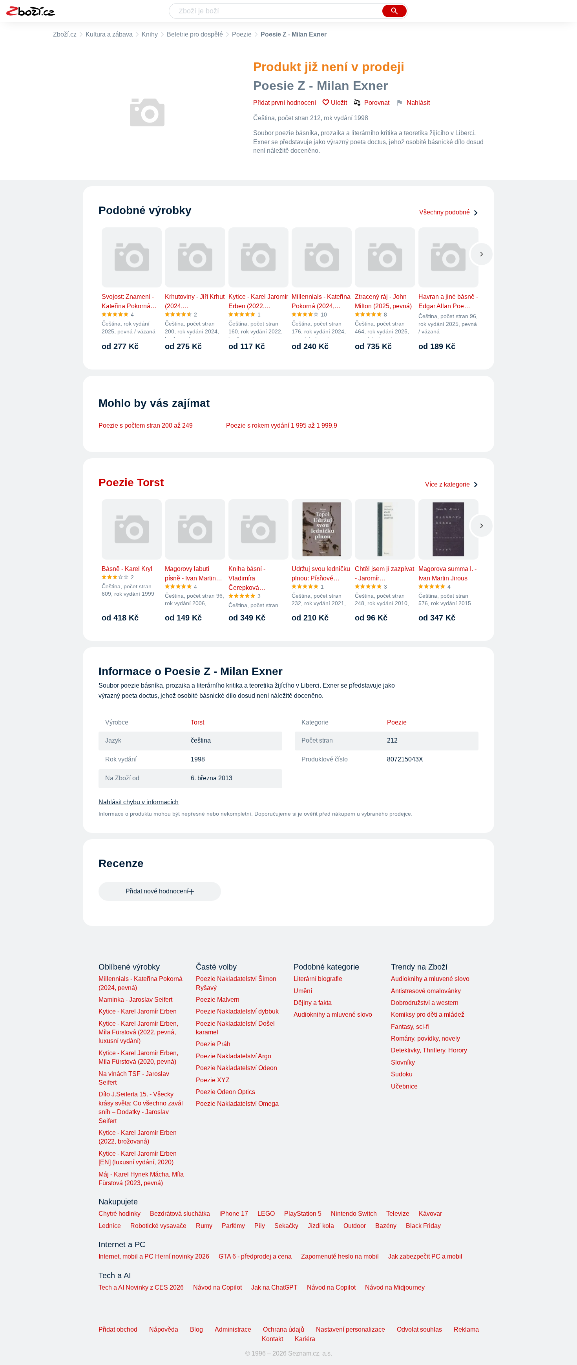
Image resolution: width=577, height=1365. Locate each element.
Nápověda (163, 1329)
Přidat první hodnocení (284, 102)
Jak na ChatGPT (274, 1287)
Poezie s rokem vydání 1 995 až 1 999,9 (281, 425)
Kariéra (305, 1339)
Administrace (233, 1329)
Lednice (110, 1225)
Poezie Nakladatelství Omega (237, 1103)
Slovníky (403, 1062)
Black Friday (423, 1225)
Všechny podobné (444, 212)
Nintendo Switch (354, 1213)
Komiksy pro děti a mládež (427, 1014)
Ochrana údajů (283, 1329)
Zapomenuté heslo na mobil (340, 1256)
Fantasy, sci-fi (410, 1026)
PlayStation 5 (302, 1213)
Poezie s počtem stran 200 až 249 (146, 425)
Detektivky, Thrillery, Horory (429, 1050)
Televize (397, 1213)
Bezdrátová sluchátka (180, 1213)
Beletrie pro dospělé (195, 34)
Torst (197, 722)
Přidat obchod (118, 1329)
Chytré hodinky (120, 1213)
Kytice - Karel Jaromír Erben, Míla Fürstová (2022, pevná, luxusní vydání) (138, 1032)
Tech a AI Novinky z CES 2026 (141, 1287)
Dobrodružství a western (424, 1002)
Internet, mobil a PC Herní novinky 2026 (154, 1256)
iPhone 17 (233, 1213)
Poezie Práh (213, 1044)
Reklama (466, 1329)
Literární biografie (318, 978)
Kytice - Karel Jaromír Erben (138, 1011)
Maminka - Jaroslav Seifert (135, 999)
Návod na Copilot (217, 1287)
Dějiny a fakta (313, 1002)
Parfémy (233, 1225)
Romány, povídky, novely (425, 1038)
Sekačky (286, 1225)
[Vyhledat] (394, 11)
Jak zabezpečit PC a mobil (425, 1256)
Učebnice (404, 1086)
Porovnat (376, 102)
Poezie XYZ (213, 1080)
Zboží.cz (65, 34)
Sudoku (402, 1074)
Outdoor (354, 1225)
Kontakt (272, 1339)
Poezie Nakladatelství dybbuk (237, 1011)
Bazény (385, 1225)
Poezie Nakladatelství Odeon (236, 1068)
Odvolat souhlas (419, 1329)
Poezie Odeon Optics (225, 1092)
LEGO (266, 1213)
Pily (259, 1225)
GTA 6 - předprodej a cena (255, 1256)
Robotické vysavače (158, 1225)
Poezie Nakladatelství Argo (233, 1056)
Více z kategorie (447, 484)
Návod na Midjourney (395, 1287)
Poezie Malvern (217, 999)
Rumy (204, 1225)
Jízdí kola (321, 1225)
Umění (303, 991)
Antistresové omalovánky (426, 991)
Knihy (150, 34)
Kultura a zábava (109, 34)
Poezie (242, 34)
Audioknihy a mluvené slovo (333, 1014)
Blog (196, 1329)
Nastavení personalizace (350, 1329)
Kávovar (430, 1213)
